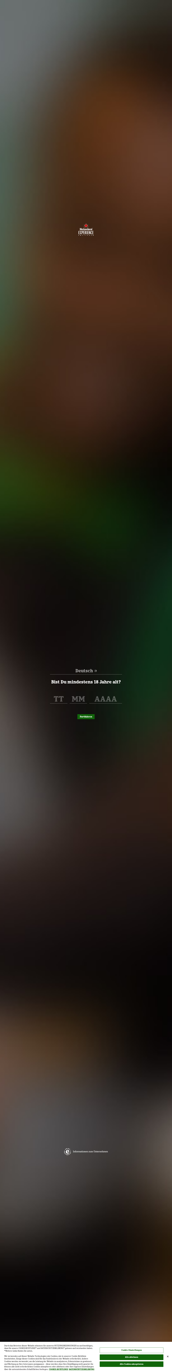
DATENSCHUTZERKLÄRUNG (81, 1369)
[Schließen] (168, 1357)
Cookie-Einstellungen (131, 1350)
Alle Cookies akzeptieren (131, 1364)
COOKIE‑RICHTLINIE (58, 1369)
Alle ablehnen (131, 1357)
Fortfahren (86, 716)
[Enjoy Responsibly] (67, 1151)
